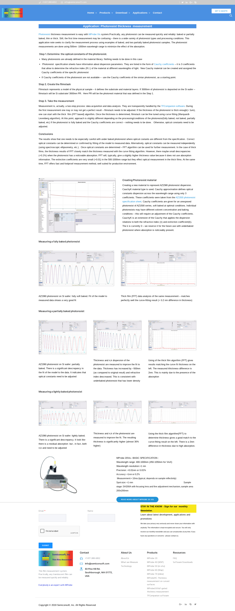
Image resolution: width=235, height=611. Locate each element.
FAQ (175, 558)
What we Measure (129, 562)
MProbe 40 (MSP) (155, 562)
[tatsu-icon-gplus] (191, 2)
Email (42, 511)
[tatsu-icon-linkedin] (187, 2)
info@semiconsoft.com (75, 2)
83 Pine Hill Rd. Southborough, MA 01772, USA (99, 572)
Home (90, 12)
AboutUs (125, 558)
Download (121, 12)
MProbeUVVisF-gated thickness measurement (158, 590)
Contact (157, 12)
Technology (126, 566)
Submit (45, 545)
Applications (140, 12)
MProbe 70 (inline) (155, 574)
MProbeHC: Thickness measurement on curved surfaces (158, 581)
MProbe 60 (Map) (155, 570)
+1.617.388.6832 (49, 2)
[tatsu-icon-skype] (195, 2)
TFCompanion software (158, 596)
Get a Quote (221, 11)
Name (90, 511)
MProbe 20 (152, 558)
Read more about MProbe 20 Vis (137, 499)
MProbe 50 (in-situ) (156, 566)
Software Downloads (183, 562)
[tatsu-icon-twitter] (183, 2)
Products (105, 12)
